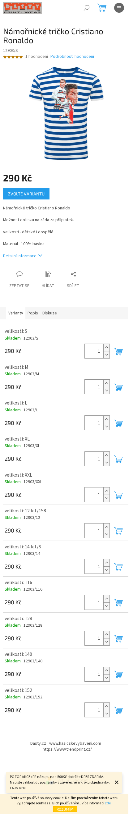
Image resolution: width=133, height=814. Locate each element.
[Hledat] (86, 8)
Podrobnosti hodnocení (72, 57)
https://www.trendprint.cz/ (67, 749)
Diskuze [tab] (49, 313)
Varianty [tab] (15, 313)
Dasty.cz (38, 743)
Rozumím (65, 809)
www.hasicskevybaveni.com (75, 743)
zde (108, 803)
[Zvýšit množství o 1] (106, 347)
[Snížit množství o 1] (106, 354)
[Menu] (119, 8)
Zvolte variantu (26, 193)
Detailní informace (19, 256)
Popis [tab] (33, 313)
